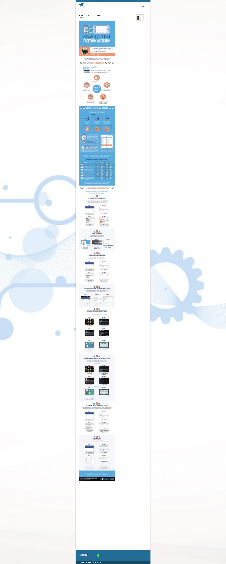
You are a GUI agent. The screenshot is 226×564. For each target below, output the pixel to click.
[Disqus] (104, 498)
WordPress (99, 562)
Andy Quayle (82, 17)
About (143, 6)
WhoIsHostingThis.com (86, 482)
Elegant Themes (87, 562)
